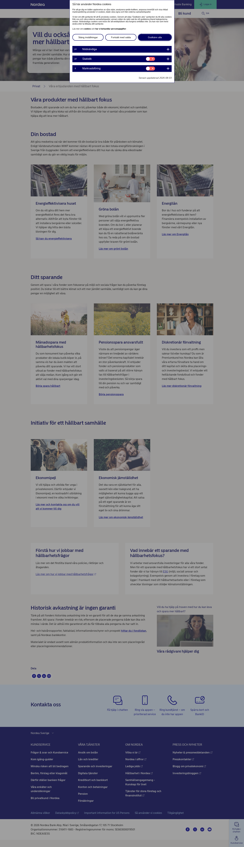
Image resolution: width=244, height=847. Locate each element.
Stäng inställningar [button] (88, 37)
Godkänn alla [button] (155, 37)
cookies (87, 29)
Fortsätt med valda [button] (121, 37)
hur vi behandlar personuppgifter (111, 29)
